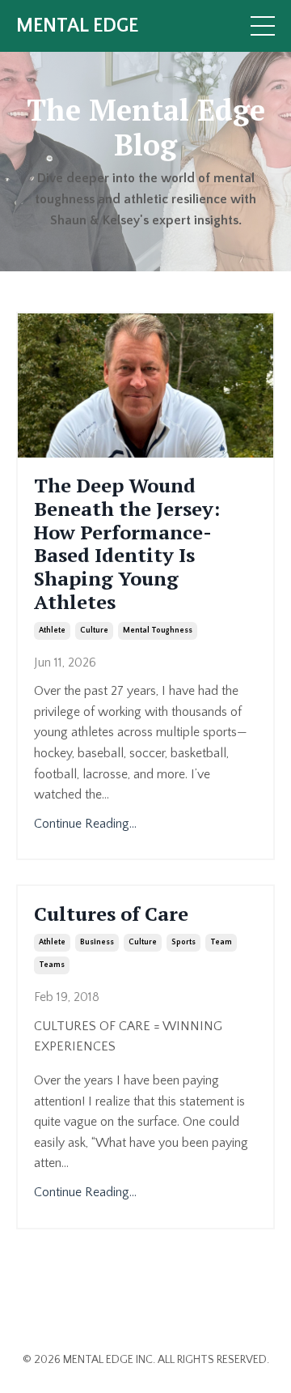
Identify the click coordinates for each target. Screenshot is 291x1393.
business (97, 942)
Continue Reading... (85, 823)
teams (52, 965)
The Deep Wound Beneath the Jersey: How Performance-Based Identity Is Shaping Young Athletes (127, 544)
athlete (52, 630)
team (221, 942)
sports (183, 942)
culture (94, 630)
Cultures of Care (111, 914)
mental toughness (157, 630)
